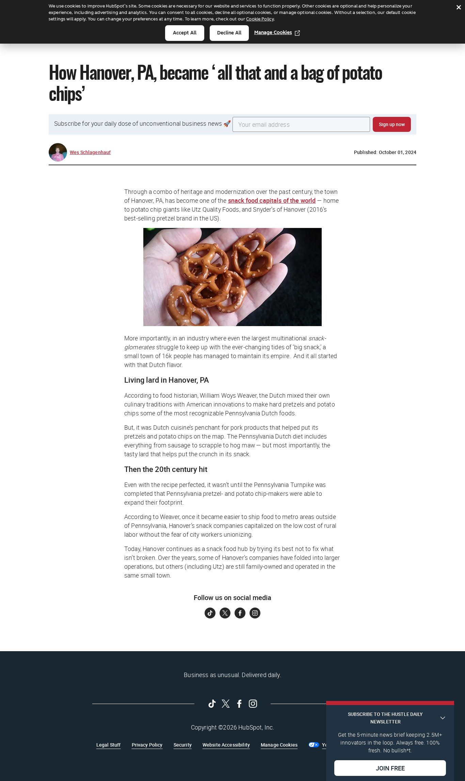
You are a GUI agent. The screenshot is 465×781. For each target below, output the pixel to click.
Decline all (229, 33)
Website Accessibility (226, 744)
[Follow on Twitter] (225, 613)
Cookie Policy (260, 18)
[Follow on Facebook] (240, 613)
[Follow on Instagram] (255, 613)
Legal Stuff (108, 744)
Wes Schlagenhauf (90, 152)
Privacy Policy (147, 744)
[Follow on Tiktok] (210, 613)
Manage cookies (273, 32)
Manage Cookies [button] (279, 744)
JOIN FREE (390, 768)
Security (183, 744)
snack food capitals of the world (272, 200)
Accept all (184, 33)
